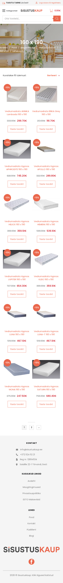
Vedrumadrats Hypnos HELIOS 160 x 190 (17, 223)
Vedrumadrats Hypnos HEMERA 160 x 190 (46, 223)
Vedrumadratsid (47, 47)
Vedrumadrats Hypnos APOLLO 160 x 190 (46, 168)
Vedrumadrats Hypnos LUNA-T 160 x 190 (46, 333)
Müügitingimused (31, 487)
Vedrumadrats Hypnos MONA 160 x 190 (17, 388)
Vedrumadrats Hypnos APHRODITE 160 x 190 (17, 168)
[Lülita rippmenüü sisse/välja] (59, 76)
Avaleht (4, 47)
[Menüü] (3, 10)
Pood (14, 47)
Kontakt (31, 523)
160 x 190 (4, 51)
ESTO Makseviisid (31, 499)
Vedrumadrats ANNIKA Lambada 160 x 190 (17, 113)
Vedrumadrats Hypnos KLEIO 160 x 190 (46, 278)
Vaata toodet (17, 128)
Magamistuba (28, 47)
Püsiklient (31, 529)
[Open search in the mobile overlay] (31, 18)
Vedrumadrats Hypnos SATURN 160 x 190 (46, 388)
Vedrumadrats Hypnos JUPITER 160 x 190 (17, 278)
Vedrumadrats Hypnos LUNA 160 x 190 (17, 333)
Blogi (31, 535)
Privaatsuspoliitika (32, 493)
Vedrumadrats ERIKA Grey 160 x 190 (46, 113)
